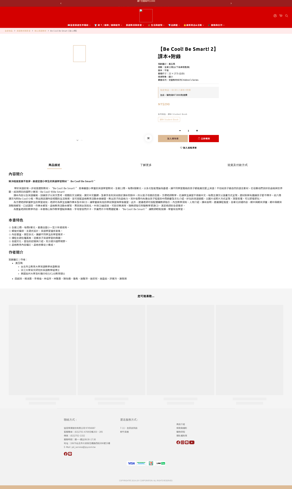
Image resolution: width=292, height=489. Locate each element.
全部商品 (9, 30)
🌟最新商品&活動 (193, 25)
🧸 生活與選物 (155, 25)
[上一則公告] (60, 3)
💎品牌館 (173, 25)
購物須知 (180, 431)
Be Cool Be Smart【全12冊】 (64, 30)
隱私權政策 (181, 435)
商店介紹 (180, 424)
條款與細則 (181, 427)
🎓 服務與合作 (215, 25)
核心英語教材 (40, 30)
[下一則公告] (231, 3)
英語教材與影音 (134, 25)
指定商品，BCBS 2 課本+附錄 (175, 89)
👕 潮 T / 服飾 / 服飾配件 (107, 25)
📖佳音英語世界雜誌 (78, 25)
